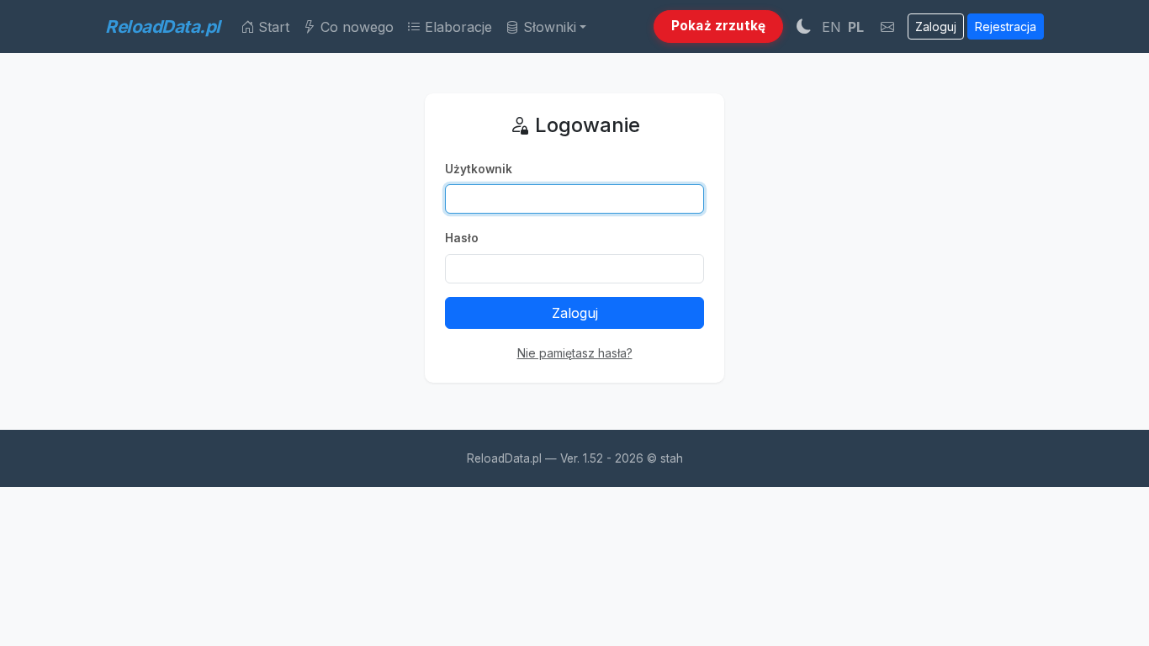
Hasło (462, 238)
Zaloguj (935, 26)
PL (856, 27)
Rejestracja (1005, 26)
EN (831, 27)
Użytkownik (478, 169)
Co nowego (355, 27)
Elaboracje (456, 27)
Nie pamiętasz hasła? (575, 353)
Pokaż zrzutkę (718, 26)
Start (271, 27)
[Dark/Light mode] (804, 26)
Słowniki (547, 27)
